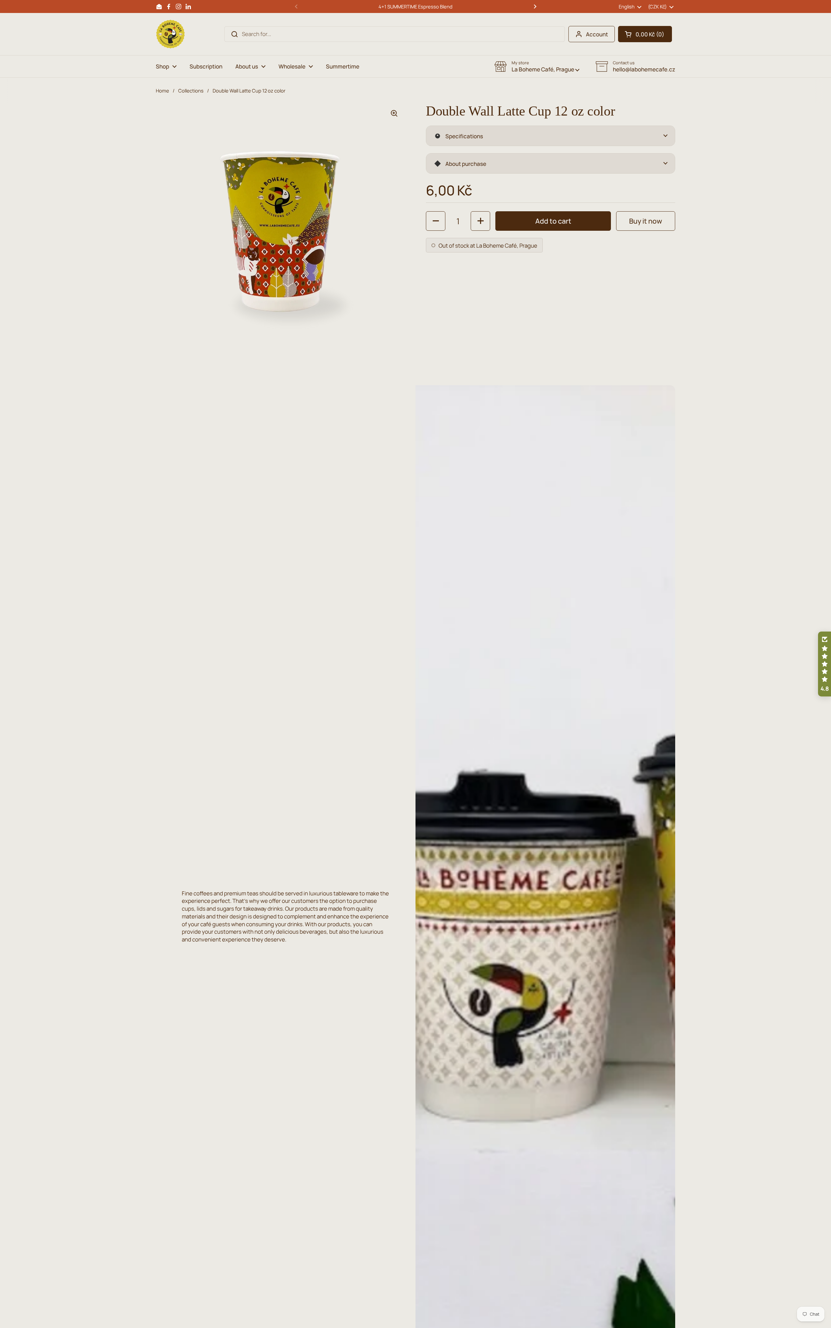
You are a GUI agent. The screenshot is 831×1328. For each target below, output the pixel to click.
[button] (645, 34)
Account (597, 34)
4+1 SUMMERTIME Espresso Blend (415, 6)
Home (162, 90)
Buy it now (645, 221)
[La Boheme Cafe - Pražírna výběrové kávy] (170, 34)
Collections (191, 90)
